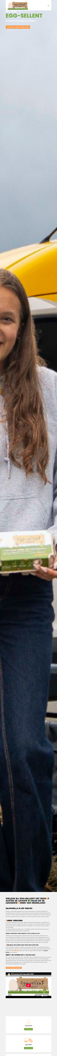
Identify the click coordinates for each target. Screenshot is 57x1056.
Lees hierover (28, 1029)
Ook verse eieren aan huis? (14, 967)
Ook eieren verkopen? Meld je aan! (18, 27)
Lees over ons (28, 1048)
